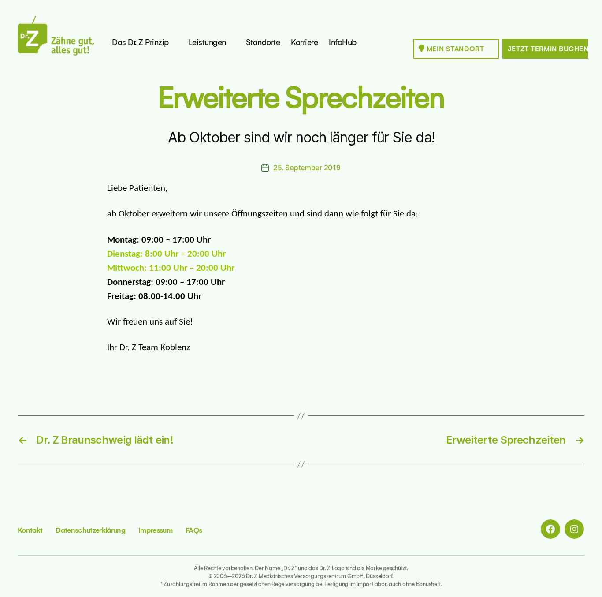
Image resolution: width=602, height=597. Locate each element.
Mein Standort (454, 49)
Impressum (155, 530)
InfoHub (343, 42)
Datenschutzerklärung (90, 530)
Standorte (263, 42)
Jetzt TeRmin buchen (548, 49)
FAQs (194, 530)
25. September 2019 (306, 167)
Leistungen (207, 42)
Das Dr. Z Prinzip (140, 42)
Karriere (304, 42)
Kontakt (30, 530)
